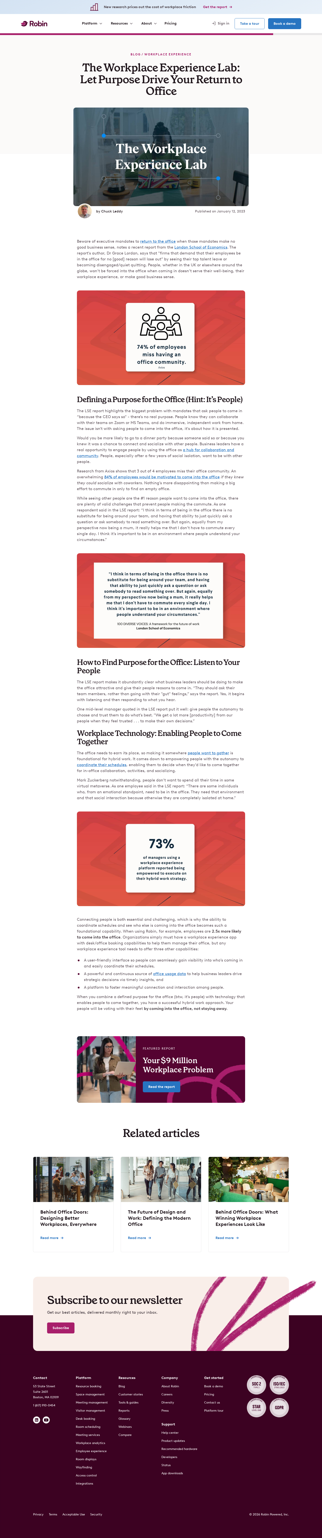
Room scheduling (88, 1427)
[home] (34, 24)
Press (165, 1410)
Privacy (38, 1514)
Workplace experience (167, 54)
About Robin (170, 1386)
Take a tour (249, 23)
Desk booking (85, 1419)
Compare (125, 1435)
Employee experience (91, 1451)
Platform (83, 1378)
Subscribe (61, 1328)
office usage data (169, 973)
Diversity (167, 1402)
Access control (86, 1475)
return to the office (158, 241)
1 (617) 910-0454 (44, 1405)
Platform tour (213, 1410)
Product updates (173, 1441)
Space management (90, 1394)
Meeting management (92, 1402)
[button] (91, 23)
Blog (136, 54)
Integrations (84, 1483)
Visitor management (90, 1410)
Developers (169, 1457)
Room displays (86, 1459)
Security (96, 1514)
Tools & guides (128, 1402)
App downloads (172, 1473)
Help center (170, 1433)
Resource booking (88, 1386)
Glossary (125, 1419)
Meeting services (88, 1435)
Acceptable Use (73, 1514)
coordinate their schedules (101, 764)
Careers (166, 1394)
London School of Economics (200, 247)
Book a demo (285, 23)
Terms (53, 1514)
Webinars (125, 1427)
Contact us (212, 1402)
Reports (124, 1410)
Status (166, 1465)
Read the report (161, 1087)
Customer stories (131, 1394)
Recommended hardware (179, 1449)
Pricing (209, 1394)
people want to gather (208, 753)
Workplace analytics (90, 1443)
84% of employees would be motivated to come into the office (162, 477)
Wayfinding (84, 1467)
